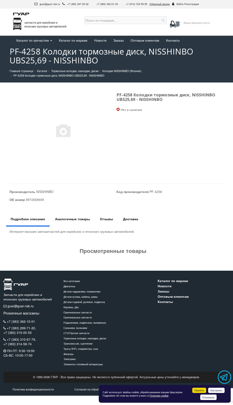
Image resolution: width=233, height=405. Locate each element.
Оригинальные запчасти (77, 312)
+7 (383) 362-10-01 (21, 321)
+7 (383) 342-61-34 (107, 4)
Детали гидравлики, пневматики (81, 291)
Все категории (71, 281)
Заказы (118, 40)
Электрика (69, 359)
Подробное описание (28, 219)
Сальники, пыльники (75, 328)
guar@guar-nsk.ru (49, 4)
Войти (180, 4)
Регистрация (191, 4)
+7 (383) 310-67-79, (21, 339)
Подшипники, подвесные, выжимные (84, 322)
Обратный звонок (159, 4)
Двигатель (69, 286)
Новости (100, 40)
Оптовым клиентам (145, 40)
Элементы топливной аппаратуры (83, 364)
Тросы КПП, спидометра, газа (80, 348)
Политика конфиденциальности (33, 389)
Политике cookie (158, 395)
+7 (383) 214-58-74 (17, 344)
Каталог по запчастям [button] (33, 40)
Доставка (130, 219)
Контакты (173, 40)
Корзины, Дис (71, 307)
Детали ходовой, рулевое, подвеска (84, 302)
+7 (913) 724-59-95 (136, 4)
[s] (163, 20)
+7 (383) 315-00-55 (17, 332)
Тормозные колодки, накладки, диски (84, 338)
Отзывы (106, 219)
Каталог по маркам (73, 40)
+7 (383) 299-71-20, (21, 328)
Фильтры (68, 354)
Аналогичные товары (72, 219)
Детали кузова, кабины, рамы (80, 296)
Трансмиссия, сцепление (78, 343)
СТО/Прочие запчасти (76, 333)
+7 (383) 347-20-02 (78, 4)
